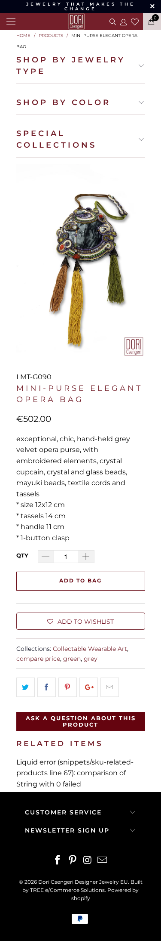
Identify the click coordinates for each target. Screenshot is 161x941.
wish (135, 20)
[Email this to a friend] (109, 687)
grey (90, 658)
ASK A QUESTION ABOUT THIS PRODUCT (81, 721)
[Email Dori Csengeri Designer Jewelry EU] (102, 861)
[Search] (111, 21)
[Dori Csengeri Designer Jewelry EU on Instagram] (87, 861)
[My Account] (123, 21)
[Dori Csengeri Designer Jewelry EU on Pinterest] (72, 861)
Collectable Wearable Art (90, 649)
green (72, 658)
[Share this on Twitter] (25, 687)
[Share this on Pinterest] (67, 687)
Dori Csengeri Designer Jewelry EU (83, 882)
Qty (22, 555)
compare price (38, 658)
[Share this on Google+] (88, 687)
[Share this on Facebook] (46, 687)
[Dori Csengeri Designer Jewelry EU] (80, 21)
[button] (80, 621)
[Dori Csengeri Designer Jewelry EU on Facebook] (58, 861)
